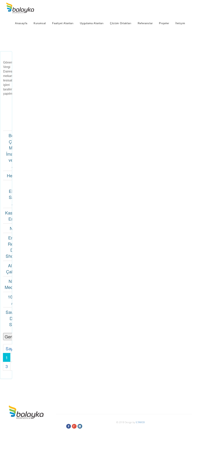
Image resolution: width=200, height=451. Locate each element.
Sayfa (11, 348)
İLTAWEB (140, 422)
